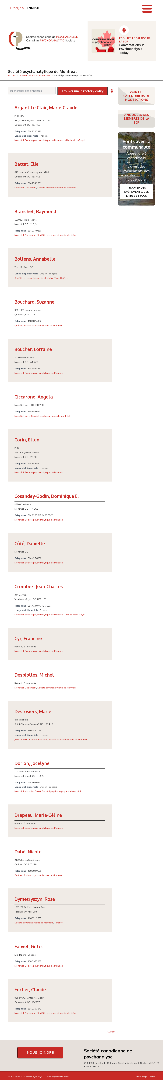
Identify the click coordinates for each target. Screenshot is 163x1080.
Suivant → (112, 1031)
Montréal (19, 140)
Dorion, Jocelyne (32, 763)
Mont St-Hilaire (22, 416)
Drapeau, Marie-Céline (38, 815)
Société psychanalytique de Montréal (44, 140)
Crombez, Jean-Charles (38, 586)
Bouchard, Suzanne (34, 302)
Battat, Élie (26, 164)
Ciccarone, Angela (33, 397)
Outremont (30, 187)
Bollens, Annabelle (35, 259)
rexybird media (63, 1077)
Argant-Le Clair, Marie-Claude (45, 107)
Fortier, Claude (30, 989)
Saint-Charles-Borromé (35, 739)
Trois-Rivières (61, 278)
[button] (147, 9)
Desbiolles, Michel (34, 675)
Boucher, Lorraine (33, 349)
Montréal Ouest (33, 791)
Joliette (18, 739)
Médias (152, 1077)
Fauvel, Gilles (28, 946)
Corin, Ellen (26, 440)
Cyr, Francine (28, 638)
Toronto (58, 922)
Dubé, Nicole (28, 852)
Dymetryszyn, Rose (34, 899)
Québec (18, 325)
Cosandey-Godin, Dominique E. (46, 496)
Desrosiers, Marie (32, 711)
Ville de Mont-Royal (75, 140)
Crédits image (141, 1077)
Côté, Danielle (29, 543)
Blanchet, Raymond (35, 211)
